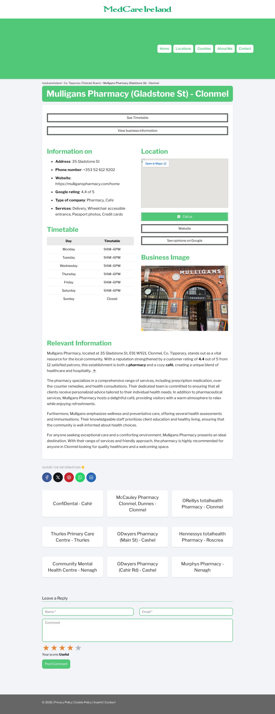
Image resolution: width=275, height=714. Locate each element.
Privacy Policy (63, 702)
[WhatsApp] (80, 477)
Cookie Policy (83, 702)
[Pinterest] (69, 477)
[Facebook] (47, 477)
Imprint (98, 702)
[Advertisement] (68, 49)
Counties (204, 49)
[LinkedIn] (91, 477)
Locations (183, 49)
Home (164, 49)
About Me (224, 49)
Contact (245, 49)
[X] (58, 477)
